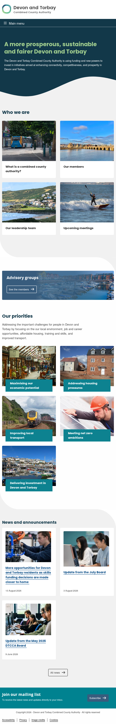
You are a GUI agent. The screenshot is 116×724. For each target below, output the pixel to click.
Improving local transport (22, 435)
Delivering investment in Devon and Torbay (28, 485)
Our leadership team (21, 228)
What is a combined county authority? (26, 169)
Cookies (54, 719)
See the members (19, 289)
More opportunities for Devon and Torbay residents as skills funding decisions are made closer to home (28, 575)
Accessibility (8, 719)
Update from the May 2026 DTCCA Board (26, 643)
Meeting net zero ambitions (80, 435)
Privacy (23, 719)
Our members (74, 167)
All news (55, 672)
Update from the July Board (85, 572)
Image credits (38, 719)
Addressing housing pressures (82, 385)
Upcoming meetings (78, 228)
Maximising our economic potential (24, 385)
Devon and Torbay (34, 9)
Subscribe (95, 698)
